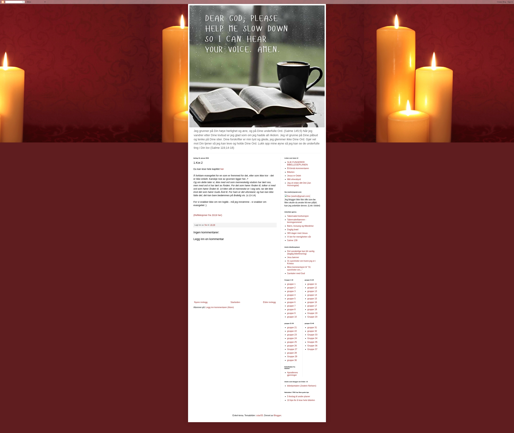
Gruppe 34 (312, 338)
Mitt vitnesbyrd (294, 179)
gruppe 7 (291, 306)
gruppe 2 (291, 288)
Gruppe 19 (312, 313)
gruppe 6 (291, 302)
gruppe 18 (312, 309)
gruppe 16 (312, 302)
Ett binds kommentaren (298, 168)
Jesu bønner (293, 257)
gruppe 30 (292, 360)
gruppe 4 (291, 295)
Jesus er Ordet (294, 176)
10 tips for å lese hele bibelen (301, 400)
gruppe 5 (291, 298)
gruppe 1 (291, 284)
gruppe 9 (291, 313)
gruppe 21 (292, 327)
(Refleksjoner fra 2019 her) (207, 215)
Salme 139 (292, 240)
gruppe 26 (292, 346)
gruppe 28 (292, 353)
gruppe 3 (291, 291)
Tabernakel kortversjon (298, 216)
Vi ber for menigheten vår (299, 237)
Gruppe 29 (292, 356)
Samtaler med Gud (296, 273)
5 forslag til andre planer (298, 396)
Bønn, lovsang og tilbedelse (300, 226)
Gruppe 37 (312, 349)
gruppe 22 (292, 331)
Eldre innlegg (269, 302)
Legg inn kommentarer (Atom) (220, 307)
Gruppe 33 (312, 335)
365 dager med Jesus (297, 233)
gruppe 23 (292, 335)
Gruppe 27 (292, 349)
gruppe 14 (312, 295)
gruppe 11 (312, 284)
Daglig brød (292, 229)
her (222, 169)
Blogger (277, 415)
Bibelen (290, 172)
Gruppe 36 (312, 346)
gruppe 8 (291, 309)
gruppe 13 (312, 291)
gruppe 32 (312, 331)
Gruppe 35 (312, 342)
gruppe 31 (312, 327)
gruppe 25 (292, 342)
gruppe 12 (312, 288)
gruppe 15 (312, 298)
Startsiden (235, 302)
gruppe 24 (292, 338)
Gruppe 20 (312, 317)
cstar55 (259, 415)
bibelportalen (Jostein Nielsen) (301, 386)
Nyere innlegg (200, 302)
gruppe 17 (312, 306)
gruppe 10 (292, 317)
